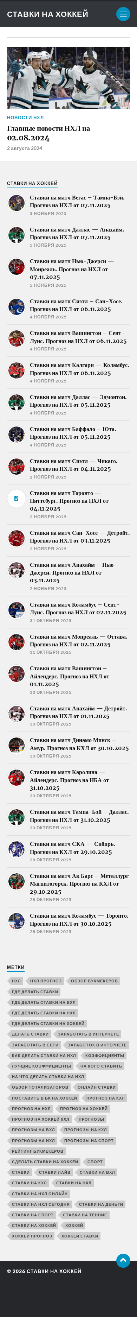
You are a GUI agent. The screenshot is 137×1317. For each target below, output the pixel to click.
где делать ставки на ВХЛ (44, 1002)
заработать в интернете (88, 1034)
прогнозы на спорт (89, 1140)
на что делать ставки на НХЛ (48, 1076)
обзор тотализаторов (40, 1087)
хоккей (74, 1225)
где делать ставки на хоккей (48, 1023)
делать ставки (30, 1034)
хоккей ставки (79, 1236)
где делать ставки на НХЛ (44, 1013)
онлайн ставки (97, 1087)
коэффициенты (104, 1055)
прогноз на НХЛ (31, 1108)
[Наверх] (123, 1261)
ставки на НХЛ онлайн (40, 1193)
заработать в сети (35, 1045)
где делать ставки (35, 991)
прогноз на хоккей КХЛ (41, 1119)
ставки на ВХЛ (97, 1172)
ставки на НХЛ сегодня (41, 1204)
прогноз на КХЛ (105, 1098)
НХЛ (16, 981)
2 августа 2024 (24, 148)
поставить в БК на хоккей (44, 1098)
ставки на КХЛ (29, 1182)
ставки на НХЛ (74, 1182)
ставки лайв (55, 1172)
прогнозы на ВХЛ (33, 1129)
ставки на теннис (85, 1214)
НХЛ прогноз (46, 981)
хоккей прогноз (32, 1236)
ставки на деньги (101, 1204)
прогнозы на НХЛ (33, 1140)
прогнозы (91, 1119)
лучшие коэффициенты (41, 1066)
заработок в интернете (97, 1045)
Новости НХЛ (25, 117)
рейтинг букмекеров (38, 1151)
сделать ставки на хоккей (45, 1161)
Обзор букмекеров (94, 981)
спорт (95, 1161)
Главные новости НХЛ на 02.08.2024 (48, 133)
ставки (21, 1172)
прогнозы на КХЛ (85, 1129)
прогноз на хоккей (84, 1108)
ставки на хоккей (34, 1225)
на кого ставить (101, 1066)
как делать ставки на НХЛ (44, 1055)
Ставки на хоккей (48, 14)
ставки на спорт (33, 1214)
